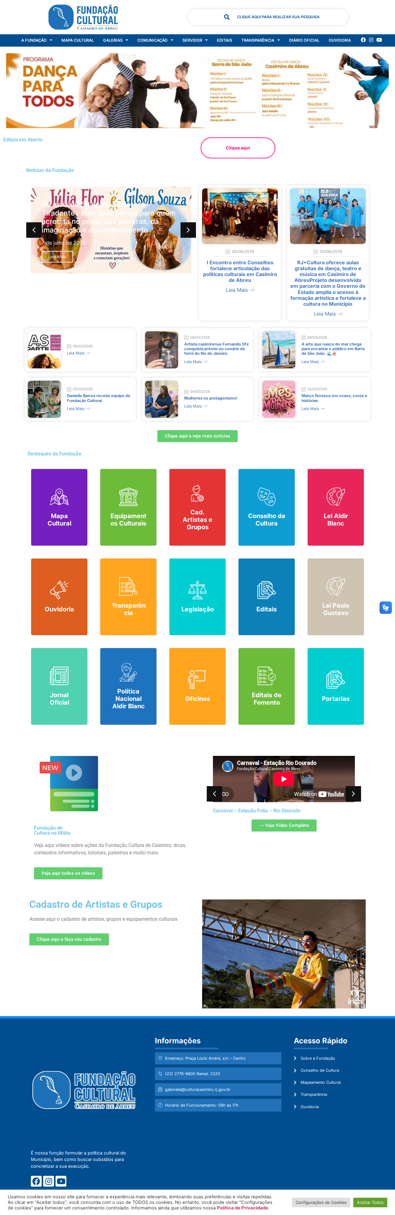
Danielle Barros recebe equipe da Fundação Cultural (98, 398)
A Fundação (34, 40)
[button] (188, 230)
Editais (224, 40)
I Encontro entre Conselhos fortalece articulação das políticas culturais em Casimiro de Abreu (240, 271)
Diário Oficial (304, 40)
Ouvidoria (340, 40)
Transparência (257, 40)
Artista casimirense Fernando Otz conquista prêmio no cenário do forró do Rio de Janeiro (216, 349)
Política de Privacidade (242, 1208)
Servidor (192, 40)
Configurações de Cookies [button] (321, 1202)
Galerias (113, 40)
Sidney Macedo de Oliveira (308, 811)
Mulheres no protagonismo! (210, 398)
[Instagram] (371, 39)
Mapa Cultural (77, 40)
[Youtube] (379, 39)
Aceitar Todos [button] (370, 1202)
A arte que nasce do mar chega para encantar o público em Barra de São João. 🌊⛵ (332, 349)
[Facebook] (363, 39)
